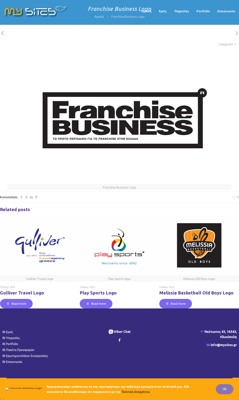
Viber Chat (122, 331)
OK (225, 389)
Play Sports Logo (98, 292)
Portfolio (12, 344)
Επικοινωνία (14, 361)
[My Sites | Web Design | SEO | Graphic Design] (36, 11)
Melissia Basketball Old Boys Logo (196, 292)
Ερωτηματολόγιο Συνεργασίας (27, 355)
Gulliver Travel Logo (22, 292)
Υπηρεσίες (13, 338)
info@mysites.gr (224, 345)
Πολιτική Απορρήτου (136, 391)
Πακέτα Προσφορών (20, 350)
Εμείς (9, 332)
